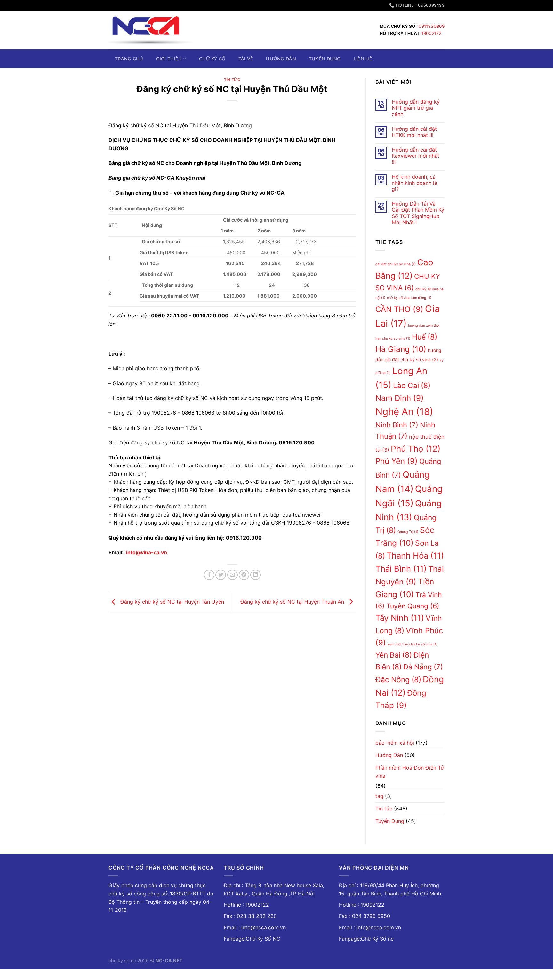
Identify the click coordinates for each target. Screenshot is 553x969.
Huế (424, 336)
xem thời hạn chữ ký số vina (412, 644)
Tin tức (232, 79)
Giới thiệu (169, 58)
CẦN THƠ (399, 309)
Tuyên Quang (412, 606)
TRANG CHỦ (129, 58)
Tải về (245, 58)
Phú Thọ (415, 449)
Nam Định (399, 398)
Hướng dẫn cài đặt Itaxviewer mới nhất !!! (415, 156)
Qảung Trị (407, 532)
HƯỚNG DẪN (281, 58)
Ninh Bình (396, 425)
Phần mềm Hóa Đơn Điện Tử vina (409, 771)
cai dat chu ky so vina (395, 264)
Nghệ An (404, 411)
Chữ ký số (212, 58)
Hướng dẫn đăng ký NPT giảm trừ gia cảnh (416, 108)
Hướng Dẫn (389, 755)
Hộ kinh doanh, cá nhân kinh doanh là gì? (414, 183)
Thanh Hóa (415, 555)
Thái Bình (401, 569)
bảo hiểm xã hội (394, 742)
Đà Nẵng (423, 667)
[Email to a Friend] (232, 575)
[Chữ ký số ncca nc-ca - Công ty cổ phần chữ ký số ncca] (150, 30)
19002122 (431, 33)
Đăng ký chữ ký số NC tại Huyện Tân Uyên (171, 601)
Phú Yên (396, 461)
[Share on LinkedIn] (255, 575)
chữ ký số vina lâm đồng (409, 298)
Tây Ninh (399, 618)
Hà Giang (400, 349)
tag (379, 796)
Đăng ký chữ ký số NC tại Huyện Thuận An (293, 601)
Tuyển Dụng (325, 58)
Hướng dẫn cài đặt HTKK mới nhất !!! (414, 132)
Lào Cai (411, 385)
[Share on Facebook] (209, 575)
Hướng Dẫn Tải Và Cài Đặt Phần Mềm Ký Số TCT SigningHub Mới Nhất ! (418, 213)
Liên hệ (363, 58)
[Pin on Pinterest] (244, 575)
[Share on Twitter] (220, 575)
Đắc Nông (398, 679)
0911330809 (432, 26)
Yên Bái (393, 655)
